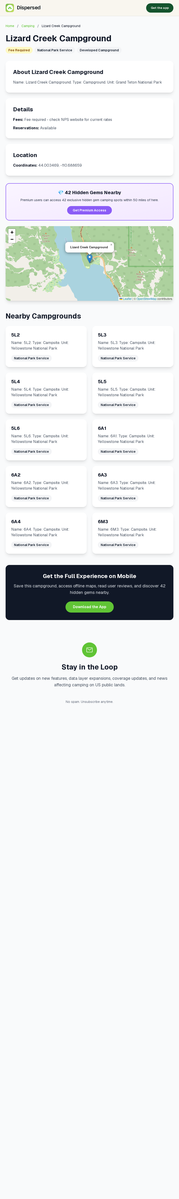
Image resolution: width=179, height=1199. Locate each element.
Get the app (160, 8)
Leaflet (127, 299)
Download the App (89, 606)
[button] (90, 258)
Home (10, 26)
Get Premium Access (89, 210)
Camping (27, 26)
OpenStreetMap (147, 299)
